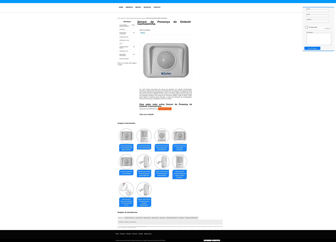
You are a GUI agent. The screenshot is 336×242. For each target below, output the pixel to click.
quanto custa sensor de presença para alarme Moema (162, 147)
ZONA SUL (162, 217)
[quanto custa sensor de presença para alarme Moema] (161, 136)
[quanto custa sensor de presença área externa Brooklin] (144, 161)
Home (121, 7)
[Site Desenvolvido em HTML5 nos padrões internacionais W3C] (208, 240)
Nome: (308, 9)
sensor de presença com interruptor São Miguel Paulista (126, 147)
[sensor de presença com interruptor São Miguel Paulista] (126, 136)
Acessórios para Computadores (127, 25)
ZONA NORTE (147, 217)
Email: (308, 14)
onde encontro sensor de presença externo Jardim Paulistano (180, 174)
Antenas (122, 29)
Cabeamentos (123, 37)
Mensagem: (308, 32)
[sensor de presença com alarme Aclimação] (179, 136)
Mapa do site (147, 233)
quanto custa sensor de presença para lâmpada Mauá (162, 173)
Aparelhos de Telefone (127, 33)
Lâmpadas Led (123, 51)
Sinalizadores (124, 58)
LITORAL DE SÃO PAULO (191, 217)
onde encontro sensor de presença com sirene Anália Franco (126, 202)
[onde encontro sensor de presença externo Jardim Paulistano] (179, 161)
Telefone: (308, 19)
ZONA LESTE (139, 217)
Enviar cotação (312, 48)
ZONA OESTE (155, 217)
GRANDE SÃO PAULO (171, 217)
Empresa (129, 7)
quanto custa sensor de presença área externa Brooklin (144, 173)
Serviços (147, 7)
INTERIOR (181, 217)
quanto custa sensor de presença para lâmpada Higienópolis (144, 202)
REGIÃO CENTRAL (129, 217)
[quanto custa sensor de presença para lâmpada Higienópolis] (144, 189)
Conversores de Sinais (127, 47)
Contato (157, 7)
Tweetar (142, 33)
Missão (138, 7)
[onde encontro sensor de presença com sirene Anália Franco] (126, 189)
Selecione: (120, 217)
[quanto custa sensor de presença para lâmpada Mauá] (161, 161)
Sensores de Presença (127, 55)
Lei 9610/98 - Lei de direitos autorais (128, 227)
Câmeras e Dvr (124, 40)
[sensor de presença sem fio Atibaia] (126, 161)
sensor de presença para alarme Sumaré (144, 146)
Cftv (120, 43)
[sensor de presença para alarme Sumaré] (144, 136)
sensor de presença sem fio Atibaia (126, 172)
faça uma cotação (165, 109)
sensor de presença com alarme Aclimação (180, 147)
